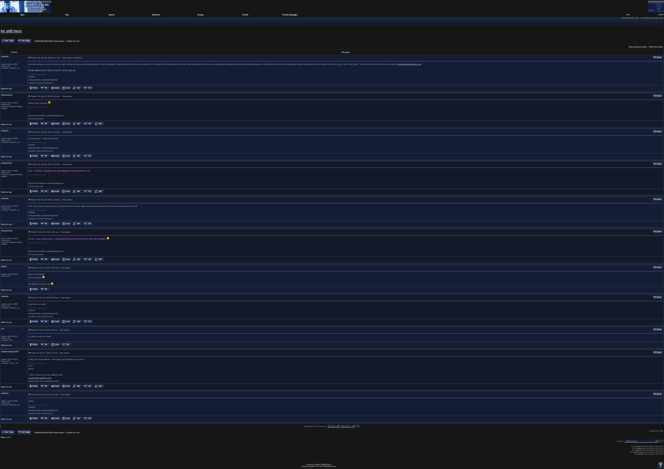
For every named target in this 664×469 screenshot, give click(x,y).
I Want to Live (73, 41)
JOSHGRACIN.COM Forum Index (49, 41)
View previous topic (638, 47)
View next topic (656, 47)
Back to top (6, 89)
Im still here (11, 31)
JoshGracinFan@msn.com (40, 378)
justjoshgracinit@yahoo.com (409, 64)
